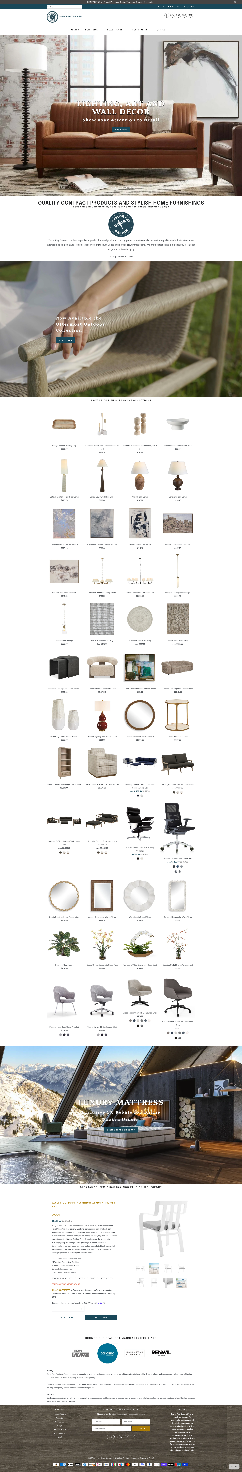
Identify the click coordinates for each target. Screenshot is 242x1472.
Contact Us (59, 1422)
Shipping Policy (60, 1429)
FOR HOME (92, 29)
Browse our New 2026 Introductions (121, 400)
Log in (160, 6)
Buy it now (101, 1317)
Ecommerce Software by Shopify (142, 1458)
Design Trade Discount (121, 1129)
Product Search (59, 1414)
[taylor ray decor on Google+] (172, 15)
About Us (59, 1418)
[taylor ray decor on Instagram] (184, 15)
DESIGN (75, 29)
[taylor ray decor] (64, 17)
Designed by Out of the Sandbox (117, 1458)
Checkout (188, 6)
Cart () (175, 6)
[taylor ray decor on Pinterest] (178, 15)
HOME (59, 1437)
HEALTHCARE (115, 29)
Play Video (65, 340)
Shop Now (121, 129)
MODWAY (56, 1215)
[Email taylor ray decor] (190, 15)
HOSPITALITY (140, 29)
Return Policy (59, 1433)
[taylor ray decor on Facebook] (166, 15)
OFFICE (161, 29)
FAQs (59, 1426)
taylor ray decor (99, 1458)
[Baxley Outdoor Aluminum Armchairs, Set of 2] (162, 1228)
